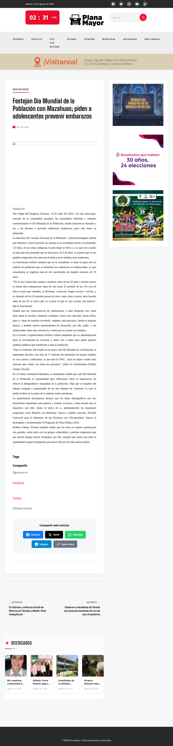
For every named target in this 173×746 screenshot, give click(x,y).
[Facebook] (113, 4)
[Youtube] (137, 4)
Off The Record (54, 42)
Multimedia (152, 39)
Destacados (21, 89)
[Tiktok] (145, 4)
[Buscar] (143, 17)
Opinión (89, 39)
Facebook (18, 482)
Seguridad (130, 39)
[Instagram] (129, 4)
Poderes (18, 39)
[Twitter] (121, 4)
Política (36, 39)
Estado (72, 39)
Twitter (17, 498)
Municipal (109, 39)
